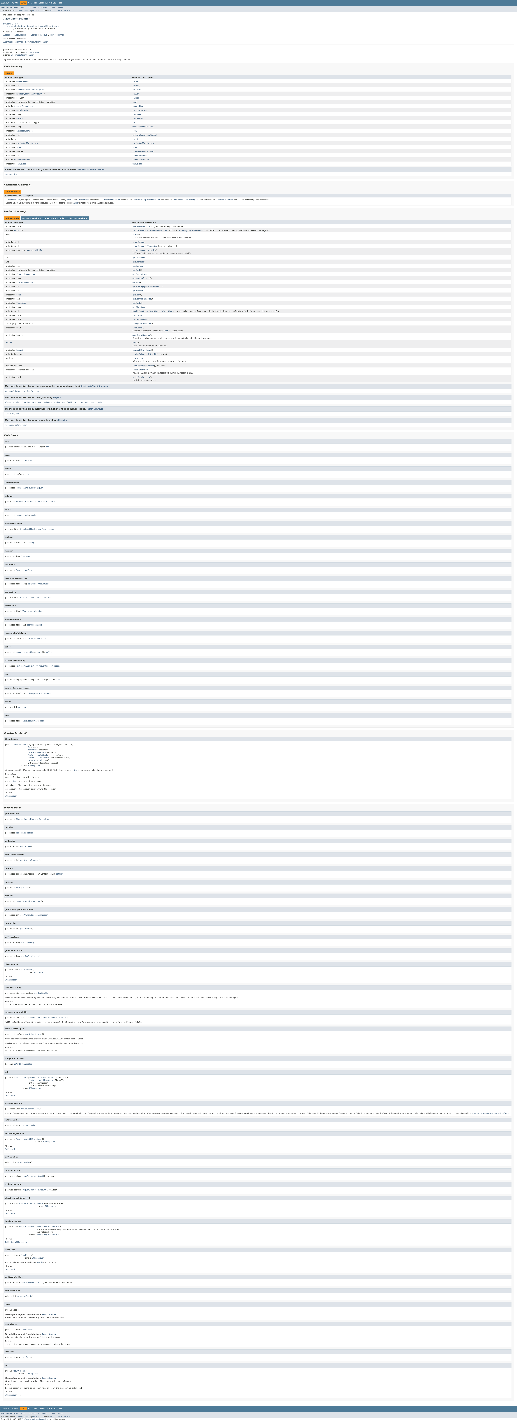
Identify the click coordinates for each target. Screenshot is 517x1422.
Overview (5, 3)
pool (134, 131)
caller (135, 94)
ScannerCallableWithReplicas (31, 90)
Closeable (7, 35)
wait (87, 402)
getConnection (139, 274)
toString (78, 402)
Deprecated (44, 3)
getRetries (137, 291)
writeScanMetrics (141, 377)
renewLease (137, 358)
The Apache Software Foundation (35, 1419)
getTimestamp (138, 307)
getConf (136, 270)
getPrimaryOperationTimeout (146, 287)
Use (30, 3)
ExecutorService (24, 131)
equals (16, 402)
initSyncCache (139, 319)
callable (136, 90)
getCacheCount (139, 258)
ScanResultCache (22, 160)
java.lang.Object (10, 24)
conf (134, 102)
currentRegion (139, 110)
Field (20, 11)
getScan (136, 295)
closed (135, 98)
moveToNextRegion (141, 335)
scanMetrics (11, 174)
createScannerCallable (143, 250)
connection (137, 106)
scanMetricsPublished (143, 151)
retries (136, 139)
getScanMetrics (12, 391)
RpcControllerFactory (27, 143)
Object (57, 397)
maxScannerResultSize (143, 127)
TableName (21, 164)
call (134, 230)
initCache (137, 315)
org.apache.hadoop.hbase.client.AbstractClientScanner (33, 26)
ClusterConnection (23, 106)
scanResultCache (140, 160)
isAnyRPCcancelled (141, 324)
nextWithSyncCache (141, 350)
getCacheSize (138, 262)
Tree (35, 3)
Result (43, 35)
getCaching (137, 266)
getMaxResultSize (141, 278)
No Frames (42, 7)
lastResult (137, 118)
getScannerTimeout (141, 299)
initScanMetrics (30, 391)
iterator (9, 414)
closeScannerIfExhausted (144, 246)
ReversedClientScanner (36, 42)
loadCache (137, 328)
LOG (134, 123)
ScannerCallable (34, 250)
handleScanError (140, 311)
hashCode (47, 402)
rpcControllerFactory (143, 143)
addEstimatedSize (141, 226)
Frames (32, 7)
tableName (137, 164)
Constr (27, 11)
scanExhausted (139, 366)
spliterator (21, 425)
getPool (136, 282)
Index (53, 3)
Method (35, 11)
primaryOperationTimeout (144, 135)
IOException (34, 766)
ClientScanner (33, 52)
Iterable (35, 35)
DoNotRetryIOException (161, 311)
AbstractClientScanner (22, 55)
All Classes (57, 7)
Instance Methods (31, 218)
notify (57, 402)
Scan (18, 147)
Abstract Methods (54, 218)
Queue (19, 81)
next (134, 343)
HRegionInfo (22, 110)
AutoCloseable (22, 35)
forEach (9, 425)
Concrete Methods (77, 218)
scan (134, 147)
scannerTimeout (140, 156)
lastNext (136, 114)
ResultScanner (57, 35)
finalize (25, 402)
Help (60, 3)
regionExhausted (140, 354)
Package (14, 3)
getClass (36, 402)
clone (8, 402)
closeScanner (138, 242)
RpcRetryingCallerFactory (147, 200)
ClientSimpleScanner (13, 42)
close (135, 235)
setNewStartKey (140, 370)
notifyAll (67, 402)
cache (135, 81)
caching (136, 86)
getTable (136, 303)
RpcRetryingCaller (25, 94)
